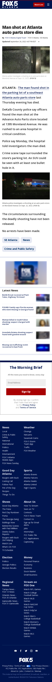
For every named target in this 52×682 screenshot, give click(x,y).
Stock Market (30, 571)
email (36, 651)
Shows (6, 501)
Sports (28, 470)
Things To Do (8, 494)
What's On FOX (9, 546)
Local (4, 431)
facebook (21, 651)
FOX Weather (30, 450)
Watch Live (39, 5)
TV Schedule (7, 550)
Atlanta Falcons (31, 477)
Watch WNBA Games (30, 629)
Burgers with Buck (10, 477)
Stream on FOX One (30, 583)
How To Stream (31, 505)
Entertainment (8, 454)
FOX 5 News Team (32, 515)
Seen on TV (29, 509)
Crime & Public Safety (8, 436)
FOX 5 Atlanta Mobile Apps (8, 458)
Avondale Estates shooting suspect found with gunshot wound (17, 333)
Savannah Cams (31, 438)
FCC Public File (30, 535)
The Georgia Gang (10, 519)
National (6, 440)
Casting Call (7, 481)
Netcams (28, 434)
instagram (31, 651)
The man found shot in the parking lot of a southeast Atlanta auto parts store (25, 92)
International (8, 444)
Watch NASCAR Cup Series (31, 605)
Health (5, 450)
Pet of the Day (8, 487)
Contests (28, 512)
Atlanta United (30, 484)
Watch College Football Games (31, 593)
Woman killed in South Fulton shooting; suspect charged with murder (16, 321)
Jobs (26, 528)
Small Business (30, 574)
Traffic (27, 447)
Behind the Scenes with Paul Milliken (10, 527)
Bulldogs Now (8, 522)
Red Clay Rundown (10, 512)
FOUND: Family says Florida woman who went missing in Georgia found (18, 308)
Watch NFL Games (32, 589)
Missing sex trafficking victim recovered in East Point (15, 346)
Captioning (28, 541)
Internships (29, 531)
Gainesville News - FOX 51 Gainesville (10, 602)
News (26, 240)
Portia (5, 515)
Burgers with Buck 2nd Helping (10, 538)
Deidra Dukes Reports (8, 533)
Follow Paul (7, 484)
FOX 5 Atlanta (33, 38)
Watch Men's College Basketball (32, 617)
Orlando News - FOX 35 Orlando (9, 596)
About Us (29, 501)
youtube (15, 651)
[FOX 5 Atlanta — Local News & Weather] (10, 4)
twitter (26, 651)
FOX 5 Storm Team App (29, 442)
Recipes (5, 491)
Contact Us (29, 519)
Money (28, 557)
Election (7, 557)
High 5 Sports (30, 487)
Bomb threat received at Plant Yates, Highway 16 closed (15, 296)
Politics (5, 447)
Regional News (7, 583)
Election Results (9, 568)
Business (28, 568)
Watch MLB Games (29, 599)
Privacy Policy (29, 405)
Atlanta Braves (30, 474)
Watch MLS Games (29, 635)
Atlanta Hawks (30, 481)
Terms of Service (28, 407)
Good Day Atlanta (8, 472)
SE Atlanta (44, 38)
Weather (29, 427)
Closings (27, 431)
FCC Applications (31, 538)
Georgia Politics (9, 564)
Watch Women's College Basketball (32, 623)
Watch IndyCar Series (30, 611)
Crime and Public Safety (19, 248)
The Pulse (6, 509)
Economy (28, 564)
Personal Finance (31, 561)
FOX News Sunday (10, 463)
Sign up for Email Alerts (31, 523)
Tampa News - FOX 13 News (9, 590)
